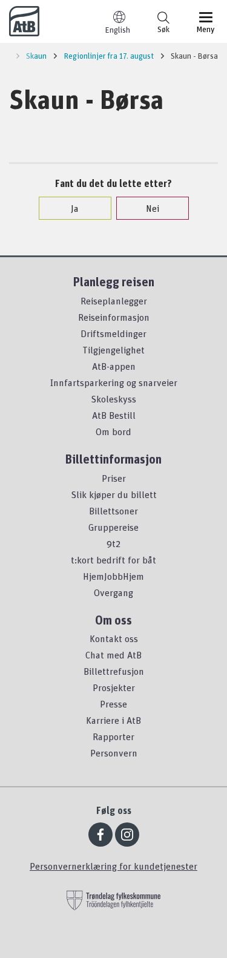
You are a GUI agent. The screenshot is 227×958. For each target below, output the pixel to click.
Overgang (113, 592)
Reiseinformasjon (114, 317)
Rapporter (113, 736)
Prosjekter (114, 687)
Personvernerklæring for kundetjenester (113, 866)
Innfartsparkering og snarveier (113, 382)
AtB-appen (114, 366)
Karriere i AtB (113, 720)
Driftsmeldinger (113, 333)
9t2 (113, 543)
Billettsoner (113, 511)
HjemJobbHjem (113, 576)
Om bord (113, 431)
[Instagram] (127, 834)
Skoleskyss (113, 399)
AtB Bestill (114, 415)
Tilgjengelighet (113, 350)
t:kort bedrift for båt (113, 560)
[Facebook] (100, 834)
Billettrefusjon (114, 671)
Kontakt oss (114, 638)
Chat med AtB (113, 655)
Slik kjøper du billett (114, 494)
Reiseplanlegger (114, 301)
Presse (113, 704)
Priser (114, 478)
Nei (152, 208)
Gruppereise (113, 527)
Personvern (113, 753)
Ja (75, 208)
